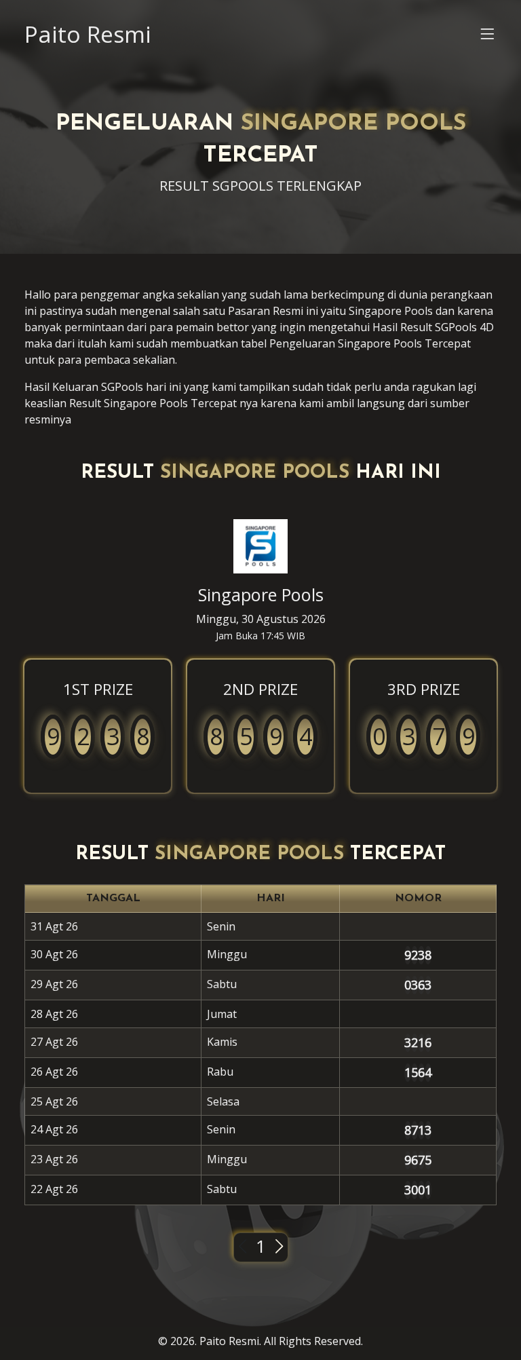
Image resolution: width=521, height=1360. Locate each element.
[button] (487, 37)
